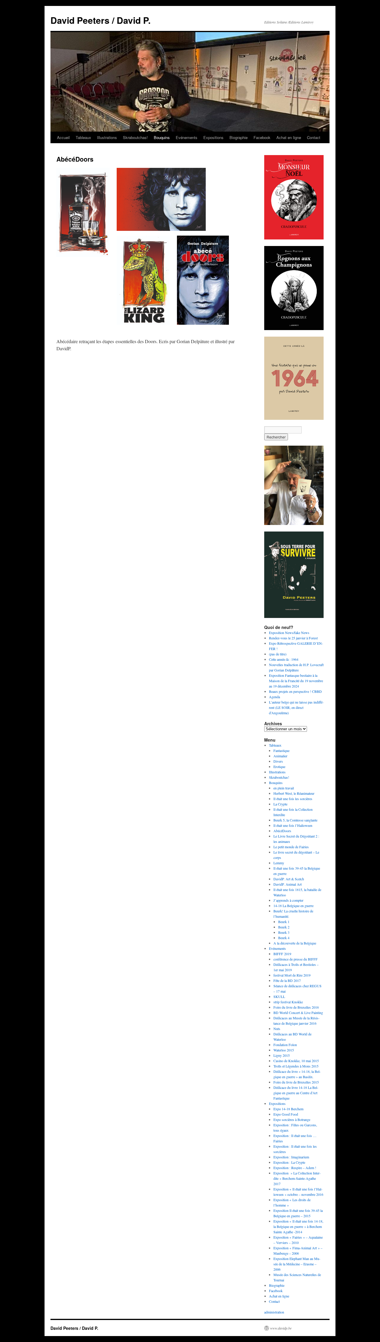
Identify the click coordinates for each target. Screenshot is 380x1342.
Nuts (276, 1028)
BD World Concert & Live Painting (298, 1012)
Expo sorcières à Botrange (291, 1119)
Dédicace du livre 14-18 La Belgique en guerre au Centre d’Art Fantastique (295, 1092)
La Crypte (280, 804)
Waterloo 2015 (283, 1050)
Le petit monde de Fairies (291, 846)
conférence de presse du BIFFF (295, 959)
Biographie (238, 137)
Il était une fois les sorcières (292, 798)
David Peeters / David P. (100, 20)
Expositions (213, 137)
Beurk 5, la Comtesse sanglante (295, 820)
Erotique (279, 766)
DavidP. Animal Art (287, 884)
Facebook (262, 137)
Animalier (280, 755)
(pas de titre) (277, 654)
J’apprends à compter (288, 900)
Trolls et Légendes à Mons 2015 (296, 1066)
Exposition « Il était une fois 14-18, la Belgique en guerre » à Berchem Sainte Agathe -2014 (298, 1226)
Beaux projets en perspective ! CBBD (295, 691)
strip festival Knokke (288, 1001)
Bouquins (162, 137)
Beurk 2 (283, 927)
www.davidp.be (281, 1328)
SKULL (279, 996)
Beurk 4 (283, 937)
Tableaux (83, 137)
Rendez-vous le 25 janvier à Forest (293, 637)
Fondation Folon (285, 1044)
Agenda (274, 696)
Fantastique (281, 750)
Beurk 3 (283, 932)
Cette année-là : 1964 (283, 659)
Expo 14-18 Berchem (288, 1108)
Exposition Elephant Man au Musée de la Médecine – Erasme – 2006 (296, 1264)
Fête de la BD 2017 (287, 980)
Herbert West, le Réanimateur (293, 793)
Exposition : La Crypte (289, 1162)
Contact (313, 137)
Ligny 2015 (281, 1055)
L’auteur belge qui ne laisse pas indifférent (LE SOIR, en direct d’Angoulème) (296, 707)
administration (274, 1312)
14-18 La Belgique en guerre (293, 905)
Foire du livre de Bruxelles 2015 (296, 1082)
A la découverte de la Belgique (294, 943)
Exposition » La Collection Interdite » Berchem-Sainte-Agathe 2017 (297, 1178)
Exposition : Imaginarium (291, 1157)
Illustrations (107, 137)
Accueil (63, 137)
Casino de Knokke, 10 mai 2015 (296, 1060)
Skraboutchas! (135, 137)
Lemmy (278, 862)
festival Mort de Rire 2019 (292, 975)
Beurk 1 (283, 921)
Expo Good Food (285, 1114)
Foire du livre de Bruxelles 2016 (296, 1007)
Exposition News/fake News (289, 632)
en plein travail (283, 788)
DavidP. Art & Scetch (288, 878)
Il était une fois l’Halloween (292, 825)
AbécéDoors (282, 830)
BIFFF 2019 (282, 953)
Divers (278, 761)
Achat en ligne (288, 137)
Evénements (186, 137)
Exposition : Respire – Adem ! (294, 1167)
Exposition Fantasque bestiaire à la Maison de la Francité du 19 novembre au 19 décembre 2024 (296, 680)
